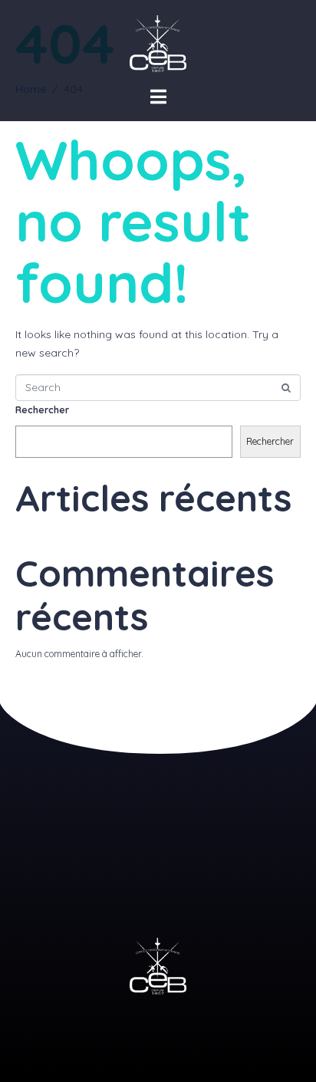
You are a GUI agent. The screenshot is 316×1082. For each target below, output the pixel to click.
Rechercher (42, 410)
